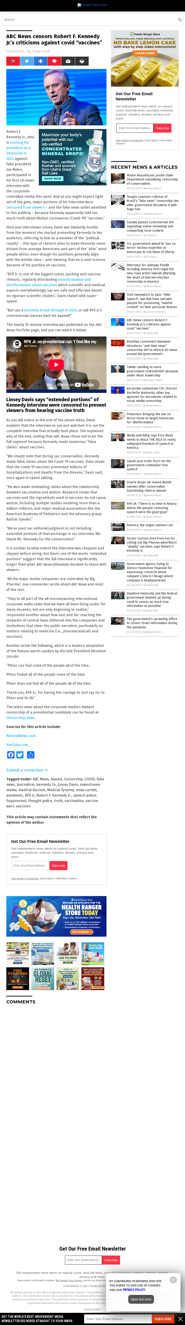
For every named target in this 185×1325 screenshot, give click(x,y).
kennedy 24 (46, 784)
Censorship (73, 779)
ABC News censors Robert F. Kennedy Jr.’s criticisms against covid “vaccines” (149, 324)
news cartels (86, 790)
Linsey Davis (68, 784)
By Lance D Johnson (154, 311)
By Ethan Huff (150, 333)
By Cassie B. (150, 235)
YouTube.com (17, 745)
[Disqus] (56, 1064)
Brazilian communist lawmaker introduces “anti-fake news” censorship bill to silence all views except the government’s (152, 348)
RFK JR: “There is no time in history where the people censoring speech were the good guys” (152, 508)
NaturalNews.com (21, 736)
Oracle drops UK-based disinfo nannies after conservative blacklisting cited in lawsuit (149, 486)
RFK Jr (30, 795)
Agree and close (141, 1299)
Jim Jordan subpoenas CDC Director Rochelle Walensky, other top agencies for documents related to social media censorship (152, 395)
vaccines (23, 806)
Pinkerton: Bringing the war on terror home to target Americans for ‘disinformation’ (150, 418)
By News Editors (152, 188)
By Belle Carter (151, 452)
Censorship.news (20, 718)
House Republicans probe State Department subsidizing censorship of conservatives (152, 179)
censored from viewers (25, 207)
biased (56, 779)
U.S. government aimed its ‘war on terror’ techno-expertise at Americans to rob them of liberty (151, 248)
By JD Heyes (150, 256)
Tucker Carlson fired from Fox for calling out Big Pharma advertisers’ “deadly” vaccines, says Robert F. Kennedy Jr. (152, 545)
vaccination (74, 801)
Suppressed (16, 801)
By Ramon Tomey (152, 380)
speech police (84, 795)
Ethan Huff (41, 51)
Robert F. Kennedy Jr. (53, 795)
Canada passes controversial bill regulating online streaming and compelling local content (150, 226)
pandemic (14, 795)
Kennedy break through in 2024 (50, 310)
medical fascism (31, 790)
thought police (40, 801)
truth (58, 801)
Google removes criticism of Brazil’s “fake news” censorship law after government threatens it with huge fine (152, 203)
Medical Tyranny (60, 790)
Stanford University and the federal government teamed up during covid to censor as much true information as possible (152, 600)
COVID (90, 779)
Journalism (26, 784)
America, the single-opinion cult (150, 525)
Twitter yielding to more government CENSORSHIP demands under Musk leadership (152, 371)
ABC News (41, 779)
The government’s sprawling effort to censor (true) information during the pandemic (152, 623)
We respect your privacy (69, 1280)
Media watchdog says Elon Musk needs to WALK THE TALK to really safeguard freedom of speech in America (151, 441)
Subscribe (163, 1319)
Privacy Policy (92, 1309)
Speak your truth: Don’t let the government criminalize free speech (149, 465)
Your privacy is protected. (25, 878)
